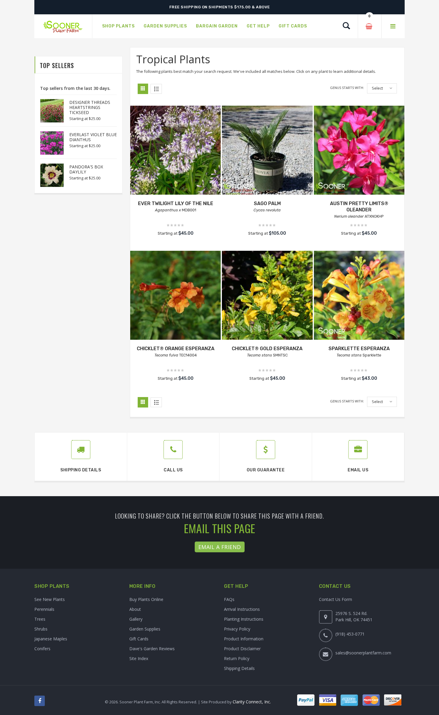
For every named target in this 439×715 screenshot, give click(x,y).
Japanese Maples (50, 639)
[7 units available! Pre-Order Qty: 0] (359, 151)
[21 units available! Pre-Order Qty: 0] (175, 296)
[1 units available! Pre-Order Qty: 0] (359, 296)
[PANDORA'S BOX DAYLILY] (49, 175)
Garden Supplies (144, 629)
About (135, 609)
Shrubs (40, 629)
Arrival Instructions (242, 609)
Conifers (42, 648)
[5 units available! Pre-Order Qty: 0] (175, 151)
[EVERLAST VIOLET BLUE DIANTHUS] (49, 143)
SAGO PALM (267, 203)
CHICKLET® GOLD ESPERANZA (267, 348)
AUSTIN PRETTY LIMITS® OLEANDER (359, 207)
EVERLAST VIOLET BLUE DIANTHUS (93, 137)
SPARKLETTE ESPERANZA (359, 348)
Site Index (138, 658)
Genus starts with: (347, 87)
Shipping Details (239, 668)
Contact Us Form (335, 599)
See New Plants (49, 599)
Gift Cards (138, 639)
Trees (39, 619)
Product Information (243, 639)
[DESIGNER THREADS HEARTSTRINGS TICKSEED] (49, 111)
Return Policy (236, 658)
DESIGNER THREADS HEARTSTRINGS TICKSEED (89, 107)
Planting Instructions (243, 619)
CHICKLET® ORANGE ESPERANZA (175, 348)
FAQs (229, 599)
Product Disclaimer (242, 648)
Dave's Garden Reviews (152, 648)
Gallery (135, 619)
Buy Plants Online (146, 599)
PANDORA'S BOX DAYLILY (86, 169)
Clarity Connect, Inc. (252, 702)
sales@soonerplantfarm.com (363, 653)
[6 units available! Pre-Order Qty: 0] (267, 151)
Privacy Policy (237, 629)
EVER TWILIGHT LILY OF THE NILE (175, 203)
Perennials (44, 609)
